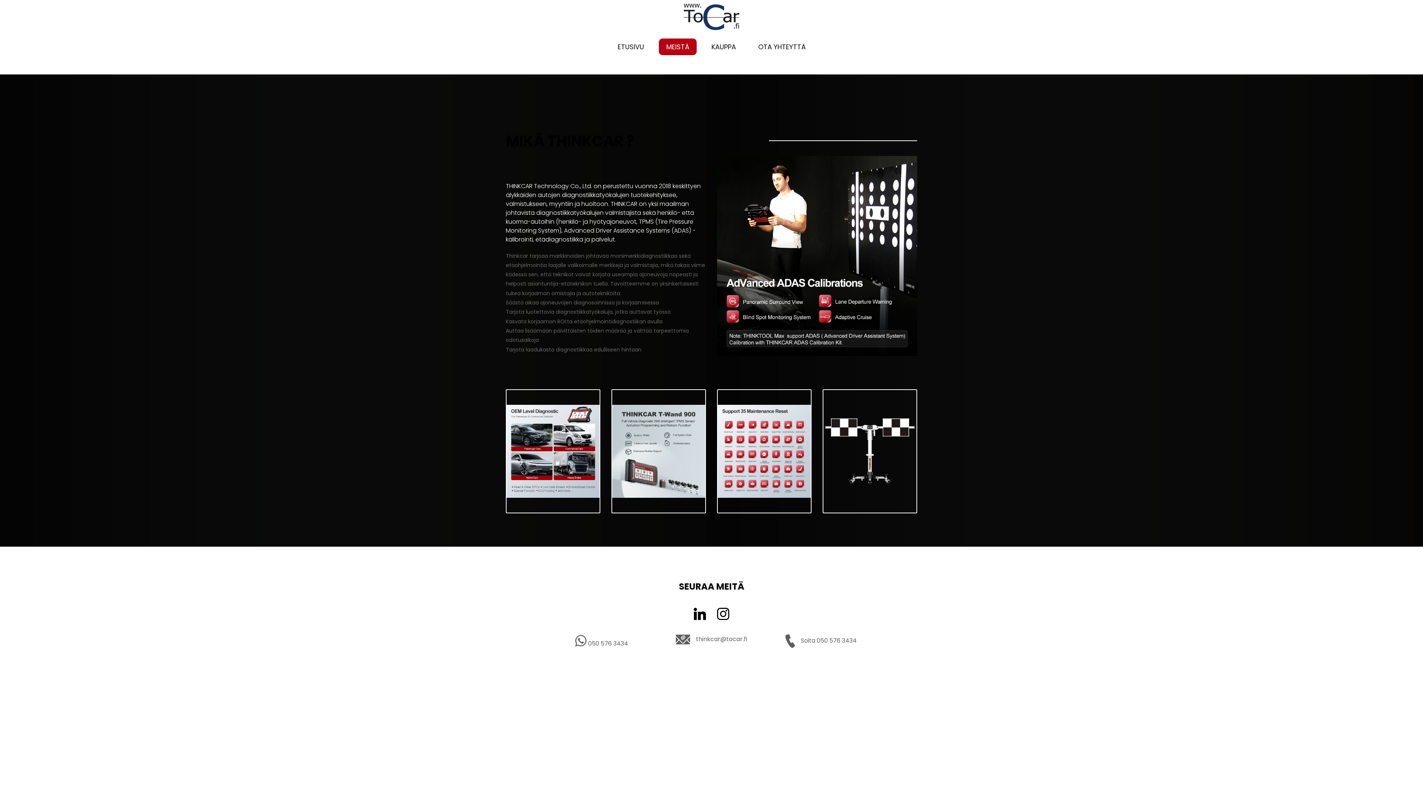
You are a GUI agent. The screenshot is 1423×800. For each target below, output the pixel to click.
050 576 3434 (607, 643)
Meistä (677, 46)
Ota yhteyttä (782, 46)
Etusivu (631, 46)
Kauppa (724, 46)
